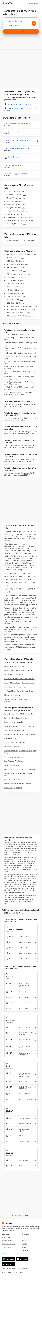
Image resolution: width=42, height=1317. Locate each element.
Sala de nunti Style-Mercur (13, 675)
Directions (25, 1250)
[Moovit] (8, 3)
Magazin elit (8, 695)
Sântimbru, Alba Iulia (11, 765)
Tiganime (26, 687)
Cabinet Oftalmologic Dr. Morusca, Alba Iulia (19, 734)
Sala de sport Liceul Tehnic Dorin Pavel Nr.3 (19, 679)
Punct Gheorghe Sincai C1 (26, 691)
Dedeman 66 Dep (10, 666)
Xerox (6, 683)
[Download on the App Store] (22, 1259)
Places (24, 1240)
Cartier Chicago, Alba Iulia (13, 788)
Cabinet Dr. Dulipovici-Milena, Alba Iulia (17, 784)
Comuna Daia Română (12, 726)
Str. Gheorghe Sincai (27, 662)
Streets (24, 1244)
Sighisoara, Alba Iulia (11, 747)
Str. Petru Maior (9, 691)
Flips (19, 687)
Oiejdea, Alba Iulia (10, 738)
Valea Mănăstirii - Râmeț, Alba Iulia (16, 730)
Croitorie (15, 662)
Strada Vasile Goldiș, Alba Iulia (14, 742)
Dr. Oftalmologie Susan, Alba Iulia (15, 718)
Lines (23, 1237)
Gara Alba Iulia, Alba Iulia (24, 714)
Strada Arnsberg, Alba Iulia (13, 757)
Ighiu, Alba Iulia (9, 714)
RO (4, 1252)
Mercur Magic (15, 683)
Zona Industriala (27, 683)
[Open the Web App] (8, 1264)
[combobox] (21, 21)
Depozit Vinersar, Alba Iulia (13, 722)
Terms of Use (6, 1269)
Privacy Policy (16, 1269)
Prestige (21, 666)
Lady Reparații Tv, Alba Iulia (13, 761)
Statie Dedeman (10, 687)
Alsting (17, 695)
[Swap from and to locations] (34, 23)
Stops (24, 1247)
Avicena (7, 662)
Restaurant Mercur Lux (24, 670)
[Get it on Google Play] (8, 1259)
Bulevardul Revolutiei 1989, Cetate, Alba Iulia (19, 769)
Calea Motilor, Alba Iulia (12, 779)
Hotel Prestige (9, 670)
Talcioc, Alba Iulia (28, 726)
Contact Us (25, 1269)
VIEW (22, 191)
